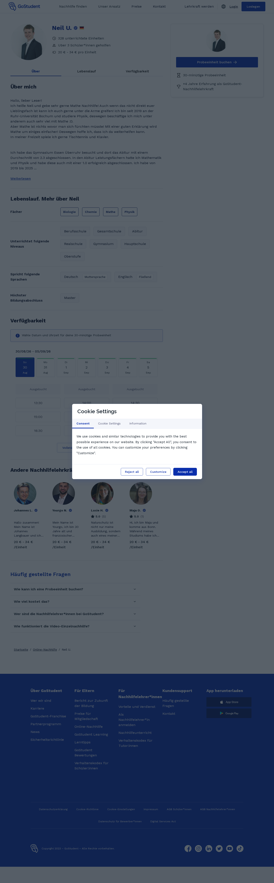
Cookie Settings (109, 423)
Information (137, 423)
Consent (82, 423)
